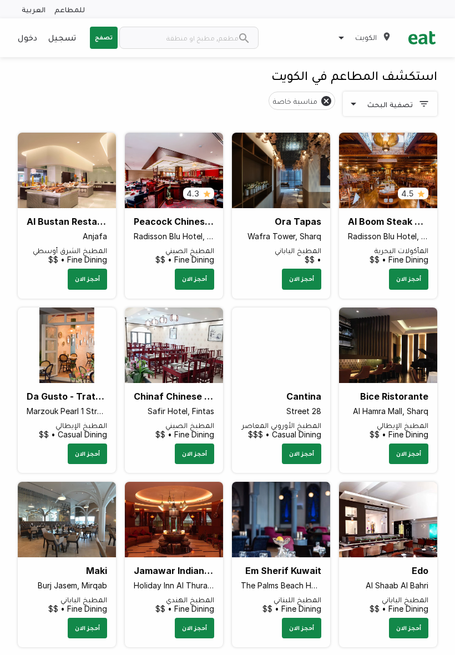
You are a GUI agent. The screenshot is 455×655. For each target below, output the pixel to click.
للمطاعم (69, 9)
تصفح (104, 37)
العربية (34, 9)
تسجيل (62, 37)
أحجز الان (408, 279)
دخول (27, 37)
